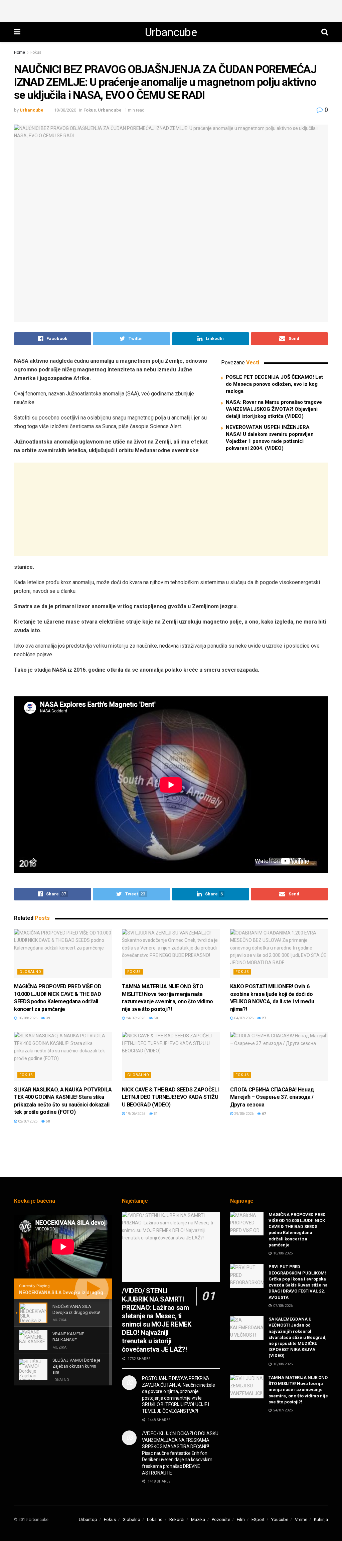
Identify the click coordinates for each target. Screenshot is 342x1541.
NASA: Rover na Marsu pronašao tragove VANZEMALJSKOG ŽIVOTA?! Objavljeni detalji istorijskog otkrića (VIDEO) (274, 409)
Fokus (35, 52)
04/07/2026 (243, 1018)
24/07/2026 (135, 1018)
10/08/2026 (27, 1018)
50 (155, 1018)
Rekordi (176, 1519)
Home (19, 52)
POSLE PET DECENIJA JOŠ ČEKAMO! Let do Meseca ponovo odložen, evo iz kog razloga (274, 384)
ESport (258, 1519)
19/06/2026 (135, 1113)
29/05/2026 (243, 1113)
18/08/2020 (65, 110)
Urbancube (171, 32)
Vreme (301, 1519)
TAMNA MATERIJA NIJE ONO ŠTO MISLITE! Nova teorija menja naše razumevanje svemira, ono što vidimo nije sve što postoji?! (298, 1389)
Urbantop (88, 1519)
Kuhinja (321, 1519)
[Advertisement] (171, 10)
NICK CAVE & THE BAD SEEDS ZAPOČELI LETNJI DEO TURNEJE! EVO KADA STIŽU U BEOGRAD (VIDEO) (170, 1097)
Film (241, 1519)
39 (47, 1018)
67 (263, 1113)
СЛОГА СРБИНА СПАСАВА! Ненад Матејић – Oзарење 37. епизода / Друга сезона (272, 1097)
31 (155, 1113)
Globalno (30, 972)
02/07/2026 (27, 1121)
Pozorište (221, 1519)
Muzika (198, 1519)
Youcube (279, 1519)
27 (263, 1018)
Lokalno (155, 1519)
